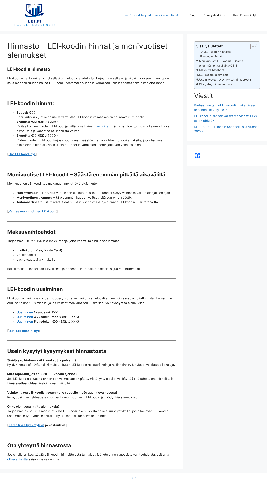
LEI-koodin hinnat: (211, 56)
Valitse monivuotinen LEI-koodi (32, 211)
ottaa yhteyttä (17, 459)
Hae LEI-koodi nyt (22, 154)
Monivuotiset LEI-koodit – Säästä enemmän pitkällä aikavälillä (221, 63)
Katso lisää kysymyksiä (26, 425)
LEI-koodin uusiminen (213, 75)
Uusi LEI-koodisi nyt (24, 331)
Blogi (193, 15)
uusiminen (102, 126)
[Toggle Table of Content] (252, 46)
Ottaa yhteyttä (212, 15)
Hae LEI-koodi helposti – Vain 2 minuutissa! (150, 15)
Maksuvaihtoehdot (211, 70)
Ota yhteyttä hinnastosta (215, 84)
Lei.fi (133, 478)
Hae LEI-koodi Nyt (244, 15)
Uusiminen (25, 312)
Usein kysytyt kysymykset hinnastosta (225, 79)
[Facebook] (197, 155)
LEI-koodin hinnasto (218, 51)
